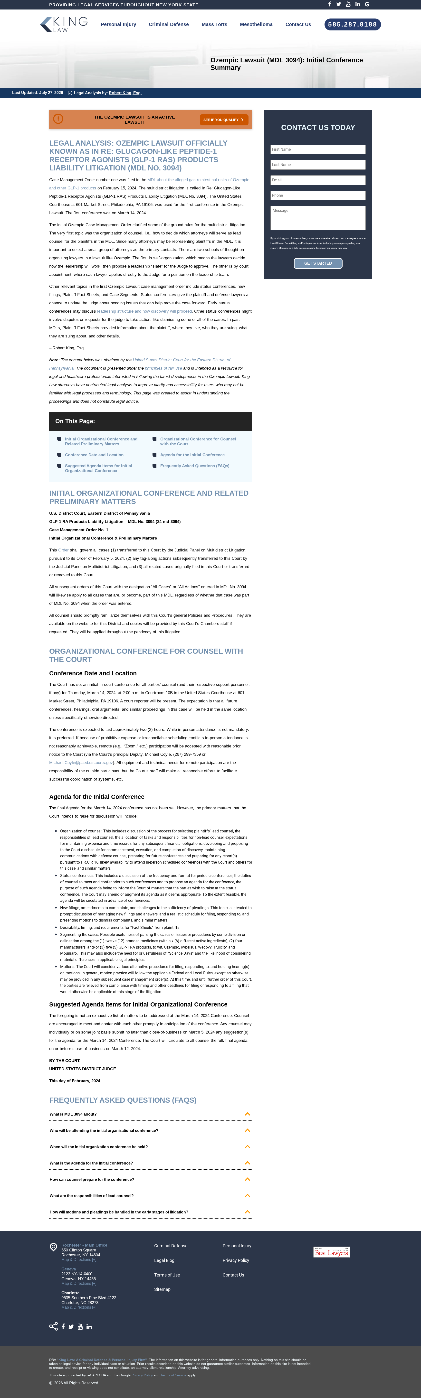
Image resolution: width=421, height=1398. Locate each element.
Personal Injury (118, 24)
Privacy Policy (236, 1260)
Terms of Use (167, 1274)
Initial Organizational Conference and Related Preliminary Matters (101, 441)
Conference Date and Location (94, 455)
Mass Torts (214, 24)
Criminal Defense (169, 24)
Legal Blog (164, 1260)
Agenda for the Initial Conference (192, 455)
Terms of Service (173, 1375)
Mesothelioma (256, 24)
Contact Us (298, 24)
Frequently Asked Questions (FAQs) (195, 466)
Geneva (68, 1269)
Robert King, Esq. (125, 93)
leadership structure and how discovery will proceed (144, 311)
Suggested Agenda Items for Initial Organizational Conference (98, 468)
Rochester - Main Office (84, 1245)
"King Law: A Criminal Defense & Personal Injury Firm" (102, 1360)
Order (63, 550)
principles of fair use (163, 368)
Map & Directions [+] (78, 1260)
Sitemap (162, 1289)
